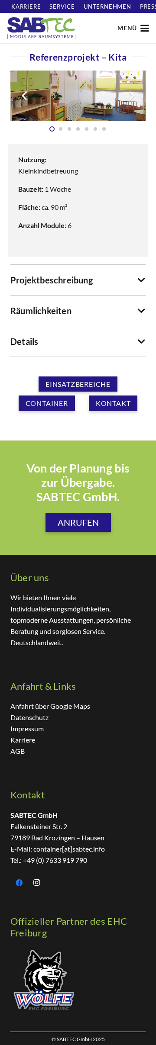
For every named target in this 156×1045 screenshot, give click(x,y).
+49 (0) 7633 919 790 (55, 860)
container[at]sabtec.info (68, 849)
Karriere (22, 740)
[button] (133, 28)
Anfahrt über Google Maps (50, 706)
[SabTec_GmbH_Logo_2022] (41, 28)
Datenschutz (29, 717)
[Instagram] (36, 882)
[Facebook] (19, 882)
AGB (17, 751)
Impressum (27, 728)
